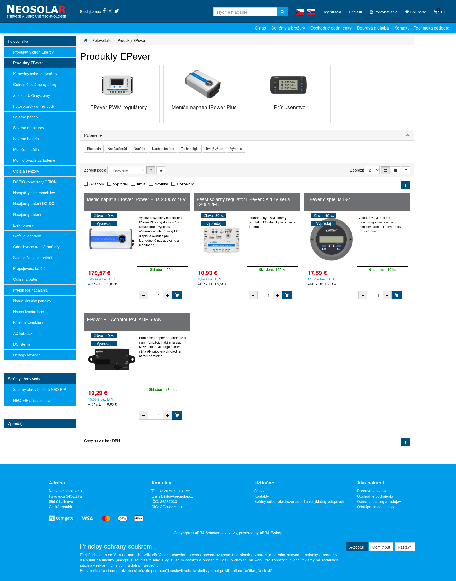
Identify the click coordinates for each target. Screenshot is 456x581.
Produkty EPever (28, 62)
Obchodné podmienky (331, 28)
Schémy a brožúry (288, 28)
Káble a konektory (28, 322)
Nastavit (404, 547)
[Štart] (86, 40)
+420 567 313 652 (175, 490)
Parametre (93, 135)
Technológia (190, 148)
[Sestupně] (160, 170)
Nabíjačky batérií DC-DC (33, 203)
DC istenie (21, 344)
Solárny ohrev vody (24, 378)
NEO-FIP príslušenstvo (32, 400)
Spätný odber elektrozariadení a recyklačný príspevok (299, 501)
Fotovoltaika (18, 41)
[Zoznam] (395, 170)
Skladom (96, 184)
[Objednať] (177, 294)
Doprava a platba (373, 28)
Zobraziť (357, 170)
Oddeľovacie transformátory (36, 246)
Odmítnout (381, 547)
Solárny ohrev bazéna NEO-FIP (39, 389)
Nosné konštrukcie (28, 311)
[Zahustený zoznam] (405, 170)
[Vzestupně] (150, 170)
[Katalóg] (385, 170)
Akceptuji (356, 547)
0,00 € (445, 11)
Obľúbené (417, 12)
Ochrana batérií (26, 279)
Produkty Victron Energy (33, 52)
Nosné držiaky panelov (32, 300)
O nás (260, 28)
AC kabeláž (22, 333)
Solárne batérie (26, 138)
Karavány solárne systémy (35, 73)
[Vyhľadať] (282, 11)
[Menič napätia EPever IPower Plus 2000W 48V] (111, 239)
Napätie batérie (163, 148)
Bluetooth (94, 148)
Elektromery (23, 225)
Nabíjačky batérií (27, 214)
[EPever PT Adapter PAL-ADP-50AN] (111, 359)
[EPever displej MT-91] (331, 239)
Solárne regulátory (28, 127)
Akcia (141, 184)
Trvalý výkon (214, 148)
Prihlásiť (355, 12)
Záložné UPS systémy (31, 95)
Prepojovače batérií (29, 268)
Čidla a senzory (26, 171)
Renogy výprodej (27, 355)
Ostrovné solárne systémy (35, 84)
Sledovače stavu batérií (32, 257)
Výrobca (236, 148)
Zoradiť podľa (95, 170)
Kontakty (261, 496)
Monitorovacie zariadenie (34, 160)
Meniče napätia (26, 149)
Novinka (161, 184)
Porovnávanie (385, 12)
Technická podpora (431, 28)
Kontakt (401, 28)
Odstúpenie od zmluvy (375, 506)
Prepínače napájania (30, 290)
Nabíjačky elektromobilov (34, 192)
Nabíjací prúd (117, 148)
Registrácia (331, 12)
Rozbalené (186, 184)
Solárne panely (25, 117)
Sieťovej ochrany (27, 236)
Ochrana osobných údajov (379, 501)
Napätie (139, 148)
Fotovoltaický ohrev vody (34, 106)
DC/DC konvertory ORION (35, 181)
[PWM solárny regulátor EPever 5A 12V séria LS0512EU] (221, 239)
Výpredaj (14, 423)
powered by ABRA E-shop (260, 532)
